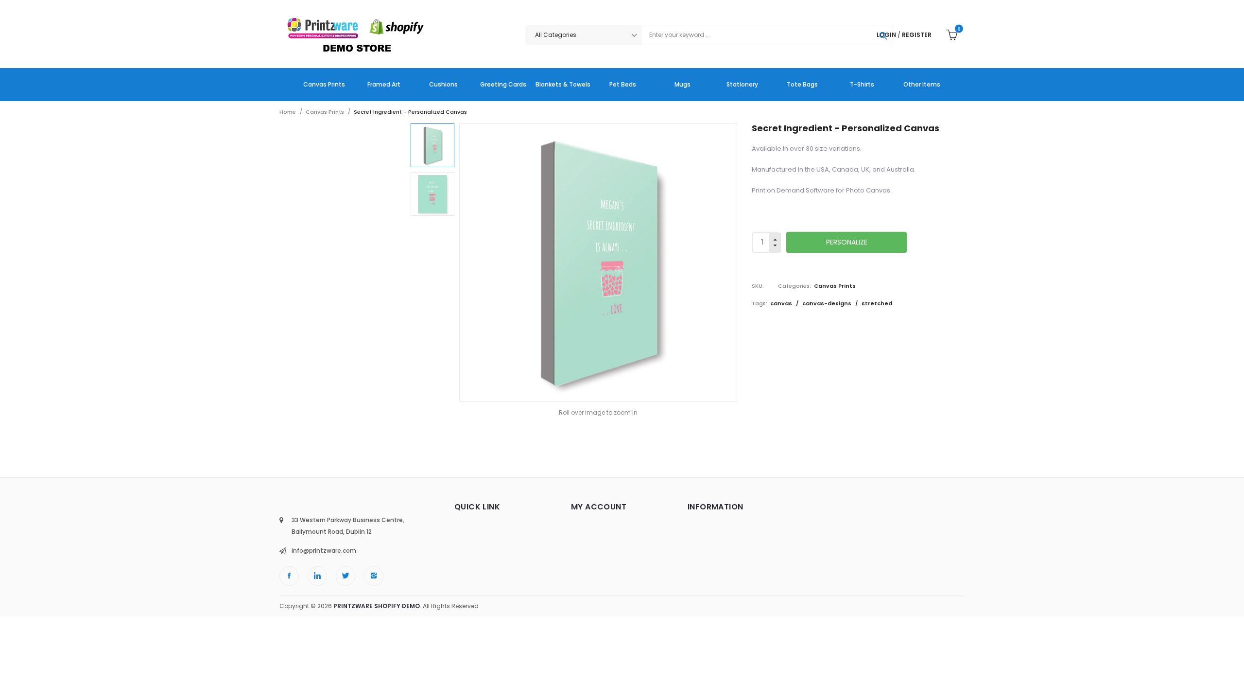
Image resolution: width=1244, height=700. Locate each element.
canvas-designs (827, 303)
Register (917, 35)
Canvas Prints (835, 286)
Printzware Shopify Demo (376, 606)
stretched (877, 303)
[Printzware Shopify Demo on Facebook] (289, 576)
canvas (782, 303)
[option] (432, 145)
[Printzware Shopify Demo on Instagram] (373, 576)
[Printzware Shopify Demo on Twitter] (345, 576)
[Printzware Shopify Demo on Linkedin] (317, 576)
